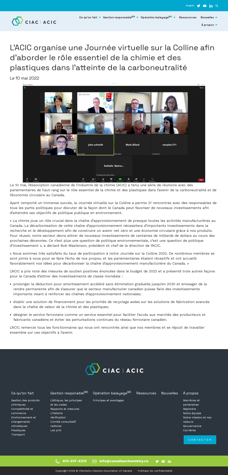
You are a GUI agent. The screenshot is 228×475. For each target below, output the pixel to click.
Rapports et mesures (64, 409)
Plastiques (18, 430)
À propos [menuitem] (207, 25)
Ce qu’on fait (22, 393)
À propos (190, 393)
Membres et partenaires (191, 402)
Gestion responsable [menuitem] (119, 17)
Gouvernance (192, 426)
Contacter (200, 439)
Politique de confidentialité (155, 470)
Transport (18, 434)
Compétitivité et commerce (22, 411)
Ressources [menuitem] (187, 17)
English (190, 5)
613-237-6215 (75, 461)
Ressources (146, 393)
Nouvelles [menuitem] (207, 17)
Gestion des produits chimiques (25, 402)
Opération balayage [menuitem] (156, 17)
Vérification (58, 417)
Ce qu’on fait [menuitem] (88, 17)
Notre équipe (192, 413)
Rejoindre (189, 409)
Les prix (55, 430)
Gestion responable (69, 392)
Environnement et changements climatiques (23, 422)
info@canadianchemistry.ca (124, 461)
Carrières (189, 430)
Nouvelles (169, 393)
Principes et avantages (108, 400)
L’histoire (56, 413)
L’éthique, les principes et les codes (66, 402)
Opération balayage (112, 392)
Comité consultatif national (63, 424)
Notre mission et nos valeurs (197, 419)
